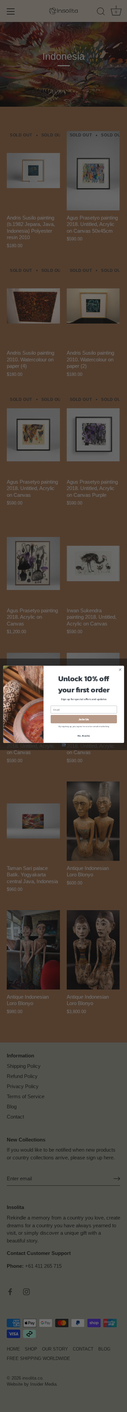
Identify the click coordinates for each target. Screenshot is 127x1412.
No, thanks (84, 735)
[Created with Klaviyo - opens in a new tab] (63, 744)
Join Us (83, 719)
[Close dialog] (120, 669)
